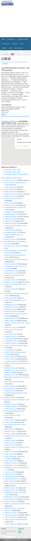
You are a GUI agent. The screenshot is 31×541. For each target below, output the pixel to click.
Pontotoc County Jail (12, 431)
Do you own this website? (22, 146)
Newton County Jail (11, 397)
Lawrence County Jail (12, 343)
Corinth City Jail (10, 230)
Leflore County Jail (11, 357)
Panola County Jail (11, 409)
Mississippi (24, 62)
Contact (12, 531)
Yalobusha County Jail (12, 515)
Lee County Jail (10, 350)
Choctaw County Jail (12, 214)
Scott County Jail (10, 445)
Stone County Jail (11, 461)
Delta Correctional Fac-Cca (13, 234)
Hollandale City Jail (11, 305)
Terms (7, 531)
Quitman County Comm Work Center (17, 436)
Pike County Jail (10, 429)
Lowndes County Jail (12, 361)
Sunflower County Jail (12, 463)
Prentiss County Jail (11, 433)
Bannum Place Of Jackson (13, 194)
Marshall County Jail (11, 375)
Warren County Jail (11, 490)
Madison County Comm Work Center (17, 363)
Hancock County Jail (12, 282)
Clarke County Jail (11, 219)
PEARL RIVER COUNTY (13, 415)
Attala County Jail (11, 191)
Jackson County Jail (11, 318)
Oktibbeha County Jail (12, 406)
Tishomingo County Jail (12, 476)
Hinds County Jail (11, 298)
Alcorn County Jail (11, 187)
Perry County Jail (10, 420)
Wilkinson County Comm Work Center (17, 504)
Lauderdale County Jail (12, 341)
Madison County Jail (11, 368)
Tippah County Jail (11, 474)
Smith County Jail (11, 454)
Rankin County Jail (11, 442)
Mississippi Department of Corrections (17, 377)
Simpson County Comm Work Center (17, 447)
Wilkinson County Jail (12, 513)
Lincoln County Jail (11, 359)
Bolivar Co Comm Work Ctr (13, 198)
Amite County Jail (11, 189)
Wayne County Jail (11, 499)
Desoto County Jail (11, 239)
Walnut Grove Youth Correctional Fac (17, 483)
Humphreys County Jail (12, 307)
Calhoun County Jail (11, 205)
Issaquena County (11, 309)
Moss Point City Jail (11, 388)
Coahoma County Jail (12, 223)
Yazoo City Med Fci (11, 517)
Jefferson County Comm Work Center (17, 323)
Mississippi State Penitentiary (14, 381)
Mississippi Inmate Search (11, 178)
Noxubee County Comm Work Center (17, 400)
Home (3, 531)
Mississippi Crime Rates (12, 172)
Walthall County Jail (11, 488)
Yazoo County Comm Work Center (16, 519)
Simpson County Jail (12, 451)
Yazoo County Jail (11, 524)
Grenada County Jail (12, 280)
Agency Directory (6, 62)
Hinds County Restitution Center (15, 300)
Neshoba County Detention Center (16, 393)
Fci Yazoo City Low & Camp (14, 246)
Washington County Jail (13, 497)
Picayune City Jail (11, 422)
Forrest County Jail (11, 264)
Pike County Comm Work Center (15, 424)
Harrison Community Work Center (16, 284)
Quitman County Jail (11, 440)
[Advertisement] (15, 21)
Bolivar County (10, 203)
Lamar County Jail (11, 338)
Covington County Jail (12, 232)
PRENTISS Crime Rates (13, 170)
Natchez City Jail (10, 390)
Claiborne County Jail (12, 216)
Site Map (3, 533)
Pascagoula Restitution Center (15, 411)
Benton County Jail (11, 196)
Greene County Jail (11, 271)
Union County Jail (11, 481)
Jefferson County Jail (12, 327)
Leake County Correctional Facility (16, 345)
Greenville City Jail (11, 273)
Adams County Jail (11, 180)
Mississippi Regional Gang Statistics (16, 174)
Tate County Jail (10, 472)
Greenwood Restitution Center (15, 275)
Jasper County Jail (11, 320)
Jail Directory (16, 62)
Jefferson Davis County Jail (14, 329)
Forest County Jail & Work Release (16, 259)
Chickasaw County (11, 212)
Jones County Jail (11, 334)
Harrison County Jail (11, 289)
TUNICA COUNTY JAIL (12, 479)
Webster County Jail (11, 501)
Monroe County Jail (11, 386)
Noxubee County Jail (12, 404)
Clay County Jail (10, 221)
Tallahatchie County (11, 465)
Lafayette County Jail (12, 336)
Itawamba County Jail (12, 311)
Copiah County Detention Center (15, 225)
